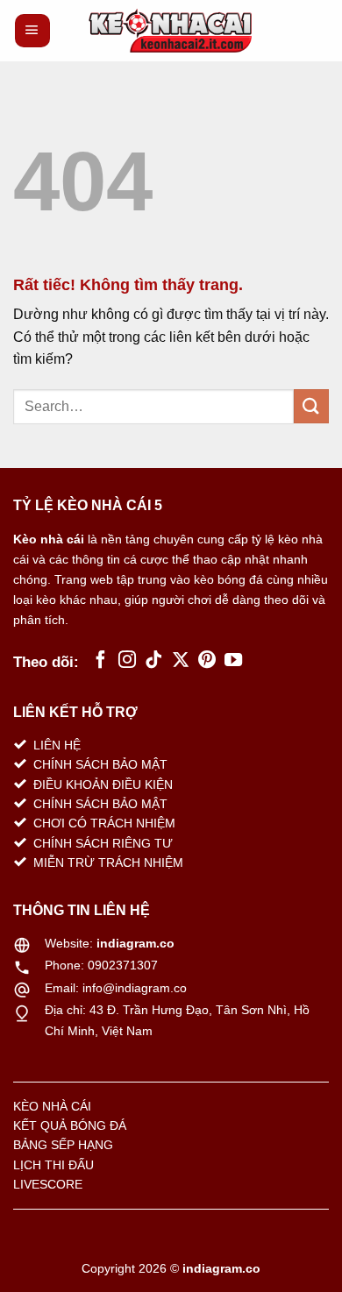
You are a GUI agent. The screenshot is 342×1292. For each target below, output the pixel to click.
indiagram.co (135, 943)
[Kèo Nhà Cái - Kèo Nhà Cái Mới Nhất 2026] (171, 30)
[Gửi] (311, 406)
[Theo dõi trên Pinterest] (207, 661)
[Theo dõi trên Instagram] (127, 661)
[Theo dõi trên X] (180, 661)
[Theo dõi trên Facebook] (101, 661)
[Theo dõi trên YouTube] (233, 661)
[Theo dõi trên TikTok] (153, 661)
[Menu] (32, 30)
